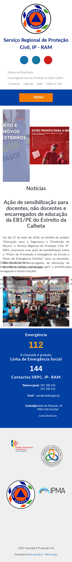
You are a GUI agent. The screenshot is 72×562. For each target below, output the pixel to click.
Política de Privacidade (46, 288)
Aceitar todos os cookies (19, 293)
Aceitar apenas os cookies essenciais (26, 298)
